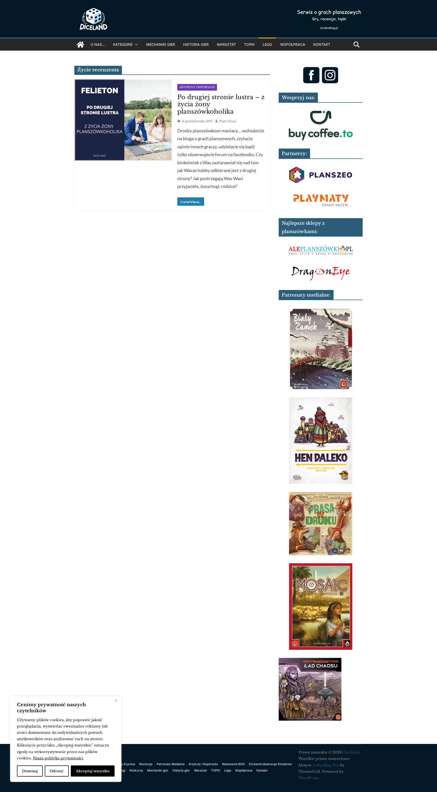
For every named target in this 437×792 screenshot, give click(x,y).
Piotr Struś (227, 121)
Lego (267, 44)
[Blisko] (116, 701)
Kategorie (123, 44)
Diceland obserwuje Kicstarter (270, 764)
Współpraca (292, 44)
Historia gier (196, 44)
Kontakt (321, 44)
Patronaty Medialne (171, 764)
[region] (65, 739)
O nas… (98, 44)
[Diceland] (80, 44)
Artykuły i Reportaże (197, 87)
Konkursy (136, 770)
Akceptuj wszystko (93, 771)
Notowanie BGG (233, 764)
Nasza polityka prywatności (58, 758)
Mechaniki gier (160, 44)
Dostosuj (30, 771)
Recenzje (145, 764)
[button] (135, 44)
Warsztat (226, 44)
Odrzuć (57, 771)
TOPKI (249, 44)
